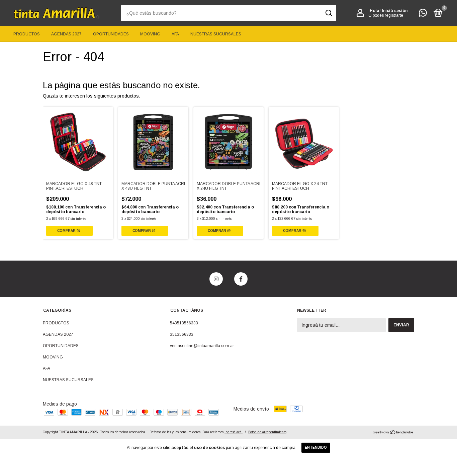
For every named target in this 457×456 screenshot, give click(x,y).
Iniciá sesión (394, 10)
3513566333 (181, 334)
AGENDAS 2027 (66, 34)
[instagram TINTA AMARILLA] (216, 279)
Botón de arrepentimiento (267, 432)
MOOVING (150, 34)
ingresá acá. (233, 432)
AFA (175, 34)
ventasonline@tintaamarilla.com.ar (202, 345)
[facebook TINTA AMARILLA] (241, 279)
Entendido (316, 447)
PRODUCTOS (26, 34)
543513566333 (184, 323)
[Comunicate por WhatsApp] (423, 14)
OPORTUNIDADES (111, 34)
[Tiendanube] (393, 433)
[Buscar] (328, 13)
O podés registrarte (385, 15)
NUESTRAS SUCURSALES (215, 34)
